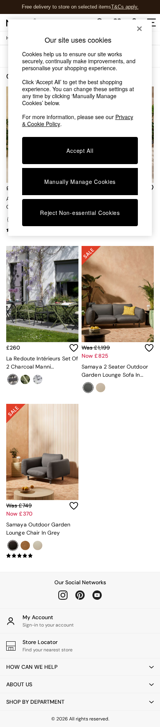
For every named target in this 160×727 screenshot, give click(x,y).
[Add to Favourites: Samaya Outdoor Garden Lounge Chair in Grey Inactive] (73, 506)
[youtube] (97, 595)
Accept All (79, 150)
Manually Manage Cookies (80, 181)
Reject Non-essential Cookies (80, 212)
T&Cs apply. (125, 7)
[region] (80, 127)
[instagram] (62, 595)
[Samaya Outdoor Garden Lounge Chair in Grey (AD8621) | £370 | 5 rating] (42, 556)
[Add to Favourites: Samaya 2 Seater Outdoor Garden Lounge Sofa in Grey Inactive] (149, 348)
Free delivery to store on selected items (66, 7)
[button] (80, 666)
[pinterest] (80, 595)
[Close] (139, 28)
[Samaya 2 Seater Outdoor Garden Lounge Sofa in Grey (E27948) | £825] (118, 294)
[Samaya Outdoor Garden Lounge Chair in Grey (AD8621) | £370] (42, 452)
